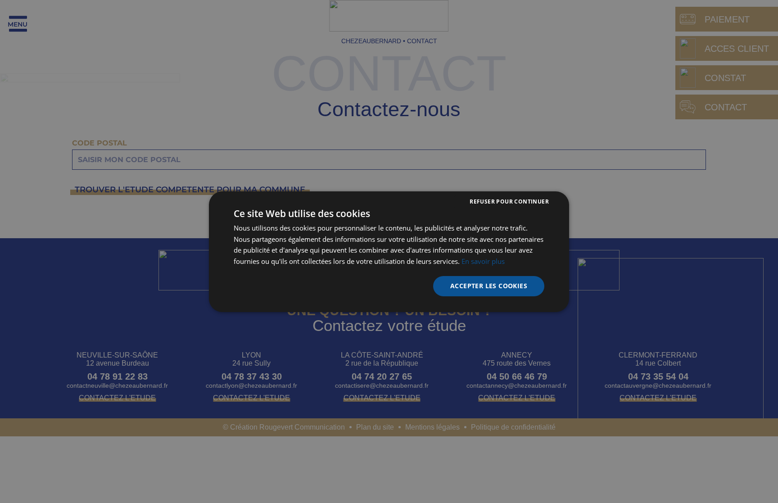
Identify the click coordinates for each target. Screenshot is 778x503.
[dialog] (389, 251)
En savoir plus (483, 261)
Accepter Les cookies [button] (488, 285)
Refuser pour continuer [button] (509, 201)
